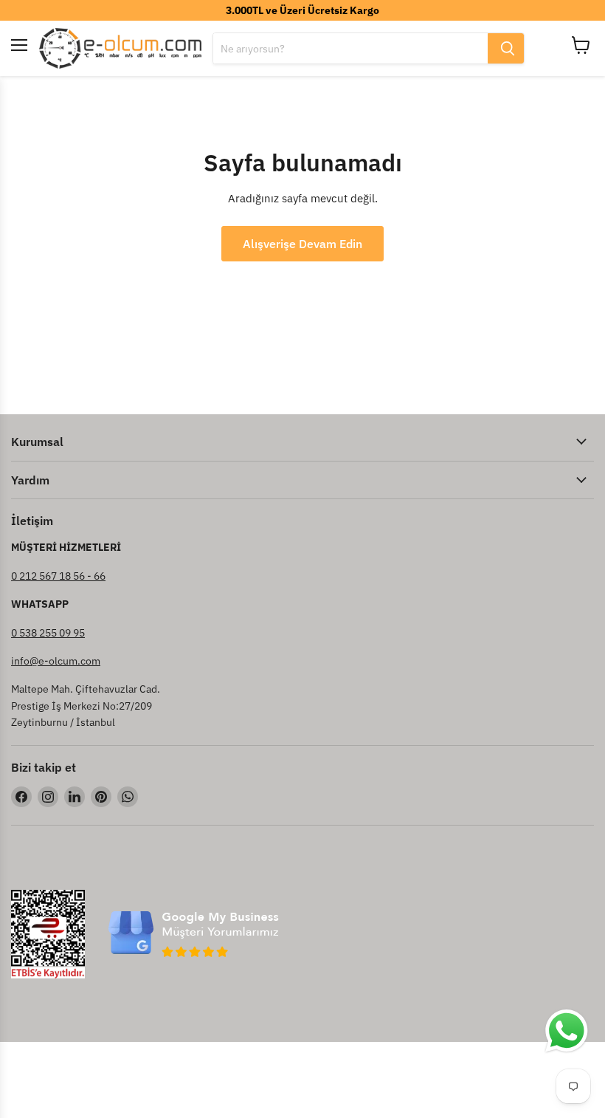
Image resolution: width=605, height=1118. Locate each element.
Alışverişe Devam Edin (302, 243)
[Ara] (506, 48)
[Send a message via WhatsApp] (567, 1031)
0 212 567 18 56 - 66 (58, 576)
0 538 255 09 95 (48, 632)
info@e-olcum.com (55, 661)
